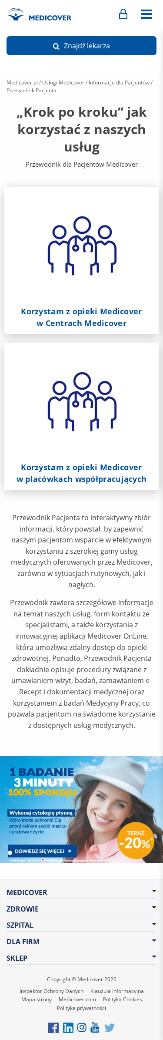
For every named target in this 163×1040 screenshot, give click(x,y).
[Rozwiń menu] (146, 14)
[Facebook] (53, 1027)
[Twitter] (109, 1027)
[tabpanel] (81, 809)
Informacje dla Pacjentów (119, 82)
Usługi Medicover (63, 82)
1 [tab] (10, 853)
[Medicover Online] (123, 14)
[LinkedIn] (68, 1027)
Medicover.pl (22, 82)
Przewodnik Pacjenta (32, 90)
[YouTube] (95, 1027)
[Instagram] (82, 1027)
